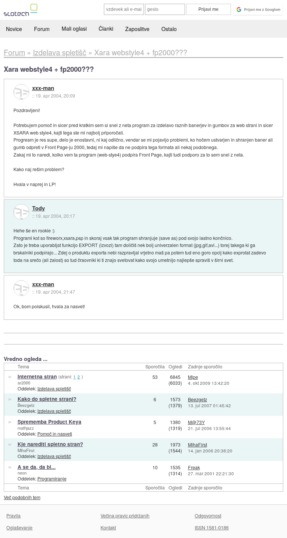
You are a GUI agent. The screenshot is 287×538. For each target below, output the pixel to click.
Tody (38, 208)
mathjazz (26, 428)
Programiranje (52, 478)
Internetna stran (37, 376)
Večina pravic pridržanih (125, 515)
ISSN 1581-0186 (212, 527)
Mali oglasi (74, 28)
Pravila (13, 515)
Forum (42, 29)
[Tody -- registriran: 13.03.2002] (21, 212)
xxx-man (43, 88)
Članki (106, 28)
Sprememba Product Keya (49, 421)
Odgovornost (208, 515)
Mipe (193, 377)
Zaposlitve (137, 29)
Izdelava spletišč (54, 388)
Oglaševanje (19, 527)
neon (22, 473)
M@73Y (196, 422)
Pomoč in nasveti (54, 433)
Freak (194, 467)
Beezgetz (26, 405)
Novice (14, 29)
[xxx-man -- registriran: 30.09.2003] (21, 92)
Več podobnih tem (22, 497)
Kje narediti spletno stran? (50, 444)
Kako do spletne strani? (47, 398)
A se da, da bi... (37, 466)
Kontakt (108, 527)
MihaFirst (26, 450)
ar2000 (24, 383)
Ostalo (169, 29)
